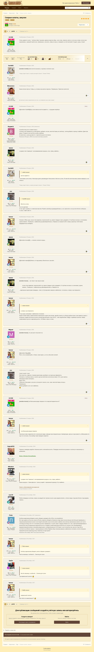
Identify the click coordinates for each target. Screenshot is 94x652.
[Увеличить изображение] (20, 387)
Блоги (20, 7)
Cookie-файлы (47, 648)
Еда (19, 25)
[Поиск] (88, 8)
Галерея (14, 7)
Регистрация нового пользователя (27, 622)
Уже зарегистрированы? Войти (70, 3)
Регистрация (86, 3)
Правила (26, 7)
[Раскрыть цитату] (21, 172)
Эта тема (83, 7)
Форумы (7, 7)
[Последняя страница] (17, 31)
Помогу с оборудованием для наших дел (29, 487)
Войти (67, 622)
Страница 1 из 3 (23, 31)
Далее (13, 31)
